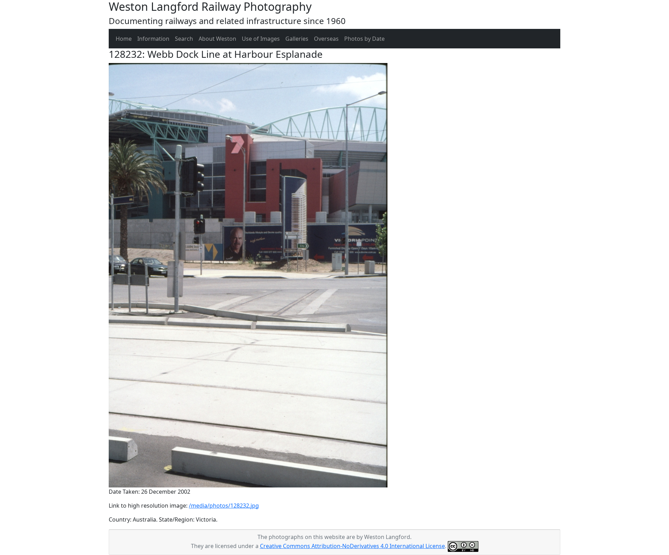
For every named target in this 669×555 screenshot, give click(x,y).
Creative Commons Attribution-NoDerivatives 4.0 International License (352, 546)
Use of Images (261, 38)
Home (124, 38)
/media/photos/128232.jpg (224, 505)
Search (184, 38)
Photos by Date (364, 38)
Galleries (296, 38)
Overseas (326, 38)
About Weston (217, 38)
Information (153, 38)
